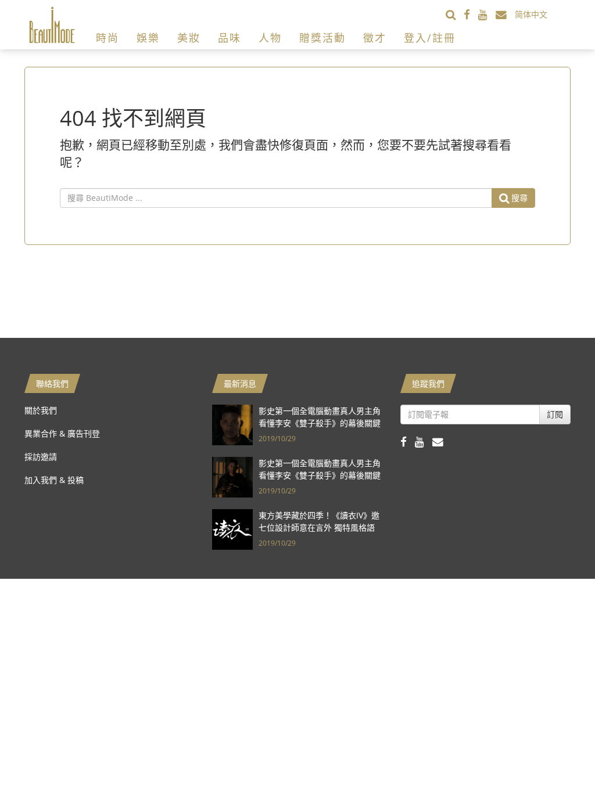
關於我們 (40, 410)
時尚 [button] (107, 38)
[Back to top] (557, 755)
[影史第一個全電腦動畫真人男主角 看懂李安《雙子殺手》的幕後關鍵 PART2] (232, 423)
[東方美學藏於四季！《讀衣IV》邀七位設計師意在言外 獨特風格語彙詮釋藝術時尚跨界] (232, 528)
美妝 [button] (188, 38)
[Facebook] (471, 14)
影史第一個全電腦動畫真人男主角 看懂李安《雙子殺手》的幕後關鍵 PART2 (320, 423)
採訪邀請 (40, 456)
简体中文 (531, 14)
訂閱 (555, 414)
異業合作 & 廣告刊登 (62, 433)
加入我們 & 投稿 (54, 479)
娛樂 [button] (148, 38)
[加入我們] (505, 14)
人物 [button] (270, 38)
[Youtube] (487, 14)
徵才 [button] (374, 38)
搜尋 (518, 197)
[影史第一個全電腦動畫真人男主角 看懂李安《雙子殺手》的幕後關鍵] (232, 475)
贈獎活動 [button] (322, 38)
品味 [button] (229, 38)
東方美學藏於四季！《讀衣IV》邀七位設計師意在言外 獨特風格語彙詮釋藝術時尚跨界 (319, 527)
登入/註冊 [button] (430, 38)
